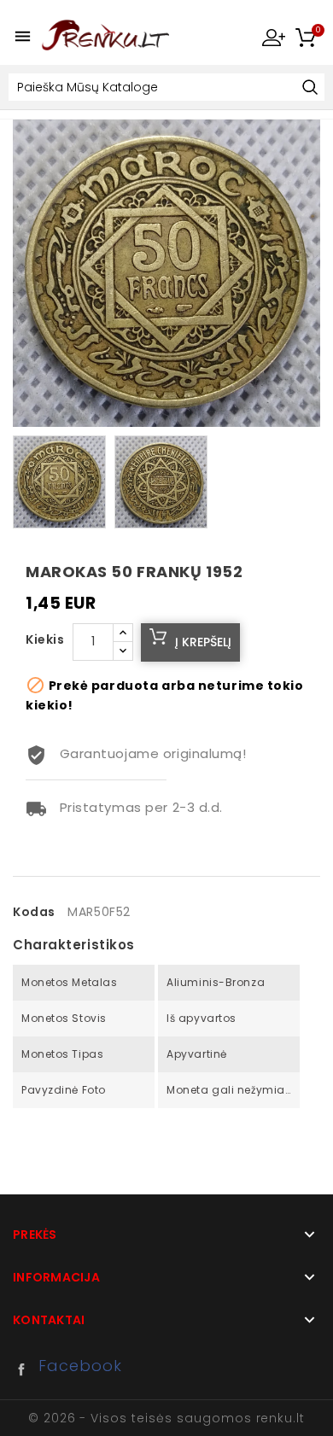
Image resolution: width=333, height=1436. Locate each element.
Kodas (34, 911)
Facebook (25, 1369)
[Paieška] (309, 88)
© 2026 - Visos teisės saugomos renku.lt (166, 1418)
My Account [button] (273, 37)
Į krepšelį (203, 642)
